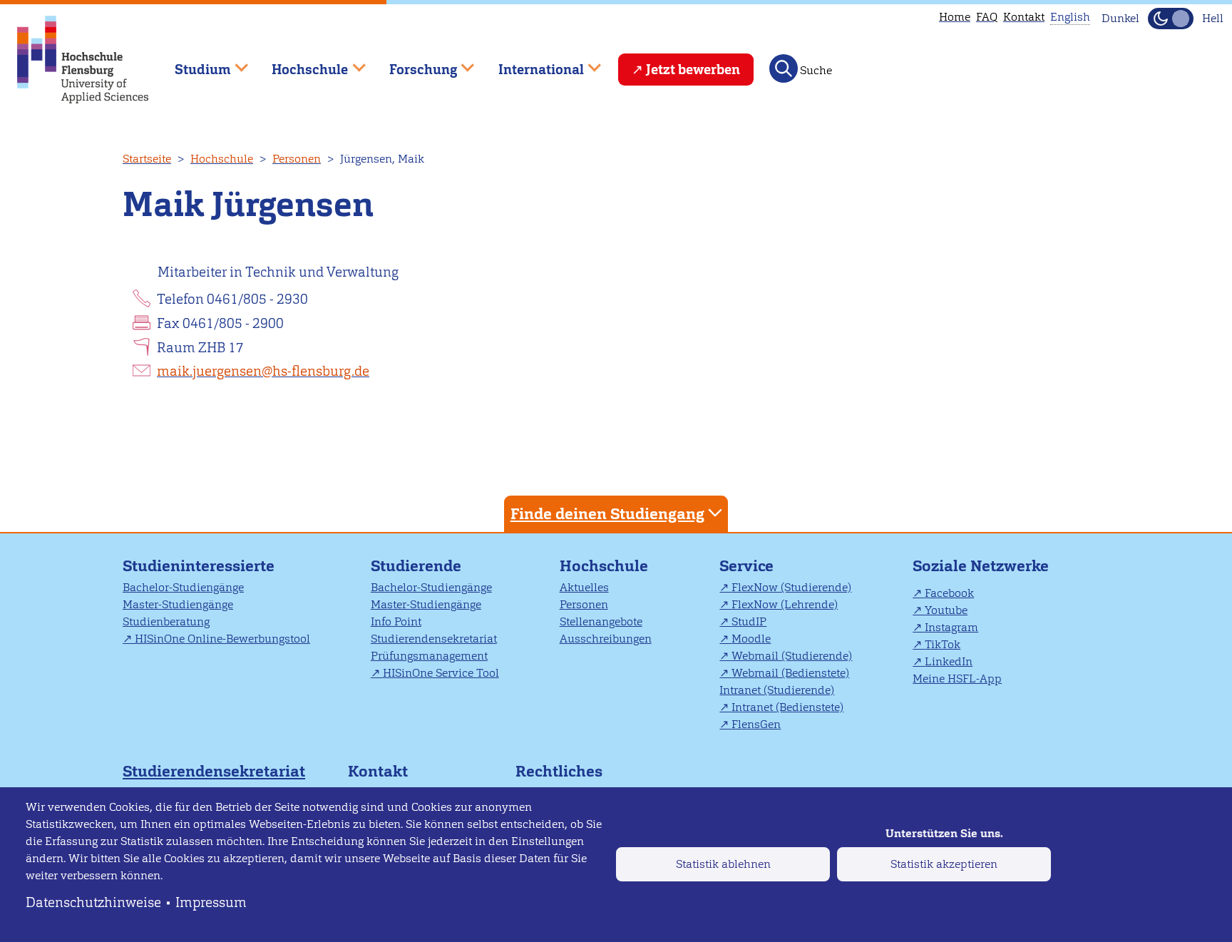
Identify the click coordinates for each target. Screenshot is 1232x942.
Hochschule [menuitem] (300, 63)
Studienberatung (166, 621)
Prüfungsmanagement (429, 655)
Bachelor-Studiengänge (183, 587)
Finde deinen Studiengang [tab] (607, 513)
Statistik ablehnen (723, 863)
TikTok (942, 644)
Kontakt (1023, 16)
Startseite (147, 158)
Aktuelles (584, 587)
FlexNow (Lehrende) (785, 604)
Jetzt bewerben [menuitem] (693, 69)
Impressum (211, 902)
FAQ (986, 16)
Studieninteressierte (198, 566)
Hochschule (221, 158)
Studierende (416, 566)
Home (954, 16)
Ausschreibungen (606, 638)
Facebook (949, 592)
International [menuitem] (531, 63)
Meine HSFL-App (957, 678)
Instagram (951, 627)
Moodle (751, 638)
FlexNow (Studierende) (791, 587)
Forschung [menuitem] (413, 63)
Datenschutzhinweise (93, 902)
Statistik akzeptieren (943, 863)
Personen (296, 158)
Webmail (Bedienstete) (790, 672)
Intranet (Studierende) (776, 689)
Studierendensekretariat (434, 638)
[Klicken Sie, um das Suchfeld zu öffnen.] (783, 68)
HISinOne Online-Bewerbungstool (222, 638)
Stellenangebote (601, 621)
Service (746, 566)
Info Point (396, 621)
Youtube (946, 610)
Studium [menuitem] (192, 63)
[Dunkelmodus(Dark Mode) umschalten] (1171, 18)
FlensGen (756, 724)
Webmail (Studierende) (792, 655)
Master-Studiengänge (178, 604)
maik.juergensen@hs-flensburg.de (263, 371)
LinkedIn (948, 661)
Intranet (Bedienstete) (787, 707)
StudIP (749, 621)
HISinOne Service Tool (441, 672)
